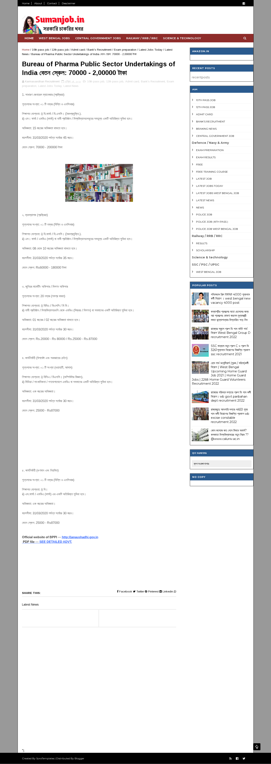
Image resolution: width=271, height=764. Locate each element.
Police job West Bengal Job (217, 228)
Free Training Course (212, 171)
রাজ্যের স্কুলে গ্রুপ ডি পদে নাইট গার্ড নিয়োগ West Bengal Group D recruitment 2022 (230, 333)
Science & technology (182, 38)
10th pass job (40, 49)
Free (199, 164)
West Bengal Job (208, 271)
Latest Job (204, 178)
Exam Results (206, 157)
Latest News (71, 85)
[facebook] (244, 3)
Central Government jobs (98, 38)
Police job (204, 214)
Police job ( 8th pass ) (212, 221)
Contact (52, 3)
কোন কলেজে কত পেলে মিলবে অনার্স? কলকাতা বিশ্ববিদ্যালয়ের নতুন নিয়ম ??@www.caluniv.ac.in (230, 434)
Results (201, 243)
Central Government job (215, 135)
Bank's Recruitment (99, 49)
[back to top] (256, 746)
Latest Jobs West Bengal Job (217, 193)
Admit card (78, 49)
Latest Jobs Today (150, 49)
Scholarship (205, 250)
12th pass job (60, 49)
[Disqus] (99, 690)
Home (25, 3)
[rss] (230, 758)
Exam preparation (125, 49)
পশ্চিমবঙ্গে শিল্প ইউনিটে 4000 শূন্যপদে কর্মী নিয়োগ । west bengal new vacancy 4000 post (230, 299)
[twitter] (244, 758)
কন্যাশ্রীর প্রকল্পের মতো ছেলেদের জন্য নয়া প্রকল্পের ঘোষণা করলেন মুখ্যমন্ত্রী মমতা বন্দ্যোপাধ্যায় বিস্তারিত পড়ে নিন (230, 316)
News (200, 207)
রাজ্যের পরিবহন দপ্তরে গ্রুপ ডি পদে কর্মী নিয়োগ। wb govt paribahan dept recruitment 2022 (231, 396)
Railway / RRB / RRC (142, 38)
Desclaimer (68, 3)
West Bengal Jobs (54, 38)
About (38, 3)
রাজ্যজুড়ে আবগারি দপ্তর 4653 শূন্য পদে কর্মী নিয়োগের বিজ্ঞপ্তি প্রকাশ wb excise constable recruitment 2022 (230, 416)
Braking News (206, 128)
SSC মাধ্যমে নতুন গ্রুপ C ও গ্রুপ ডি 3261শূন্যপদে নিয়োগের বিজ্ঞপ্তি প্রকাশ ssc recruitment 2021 (230, 350)
